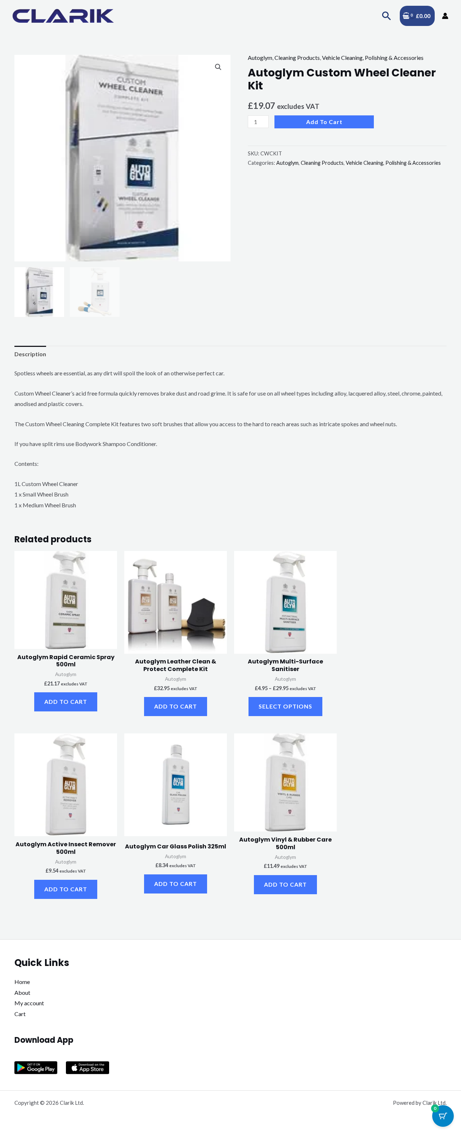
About (22, 992)
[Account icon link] (445, 16)
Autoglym (260, 57)
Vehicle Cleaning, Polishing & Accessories (373, 57)
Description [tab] (30, 353)
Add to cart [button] (65, 701)
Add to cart (324, 121)
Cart (20, 1013)
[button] (387, 16)
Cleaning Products (297, 57)
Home (22, 981)
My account (29, 1003)
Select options (285, 706)
